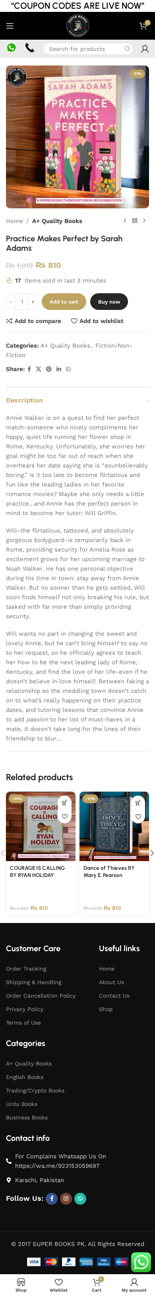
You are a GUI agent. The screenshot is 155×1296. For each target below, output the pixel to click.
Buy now (109, 302)
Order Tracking (26, 968)
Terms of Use (23, 1022)
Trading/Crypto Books (35, 1090)
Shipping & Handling (33, 982)
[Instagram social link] (66, 1199)
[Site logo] (77, 25)
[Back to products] (135, 221)
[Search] (127, 49)
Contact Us (114, 995)
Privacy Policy (24, 1009)
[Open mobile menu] (10, 26)
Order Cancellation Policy (41, 995)
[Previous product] (125, 221)
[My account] (145, 49)
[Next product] (144, 221)
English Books (24, 1077)
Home (14, 221)
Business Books (27, 1117)
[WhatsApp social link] (68, 369)
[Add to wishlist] (65, 816)
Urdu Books (21, 1104)
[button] (65, 803)
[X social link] (38, 369)
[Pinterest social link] (49, 369)
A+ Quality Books (57, 221)
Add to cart (64, 302)
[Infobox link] (11, 48)
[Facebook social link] (29, 369)
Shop (106, 1009)
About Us (111, 982)
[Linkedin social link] (59, 369)
